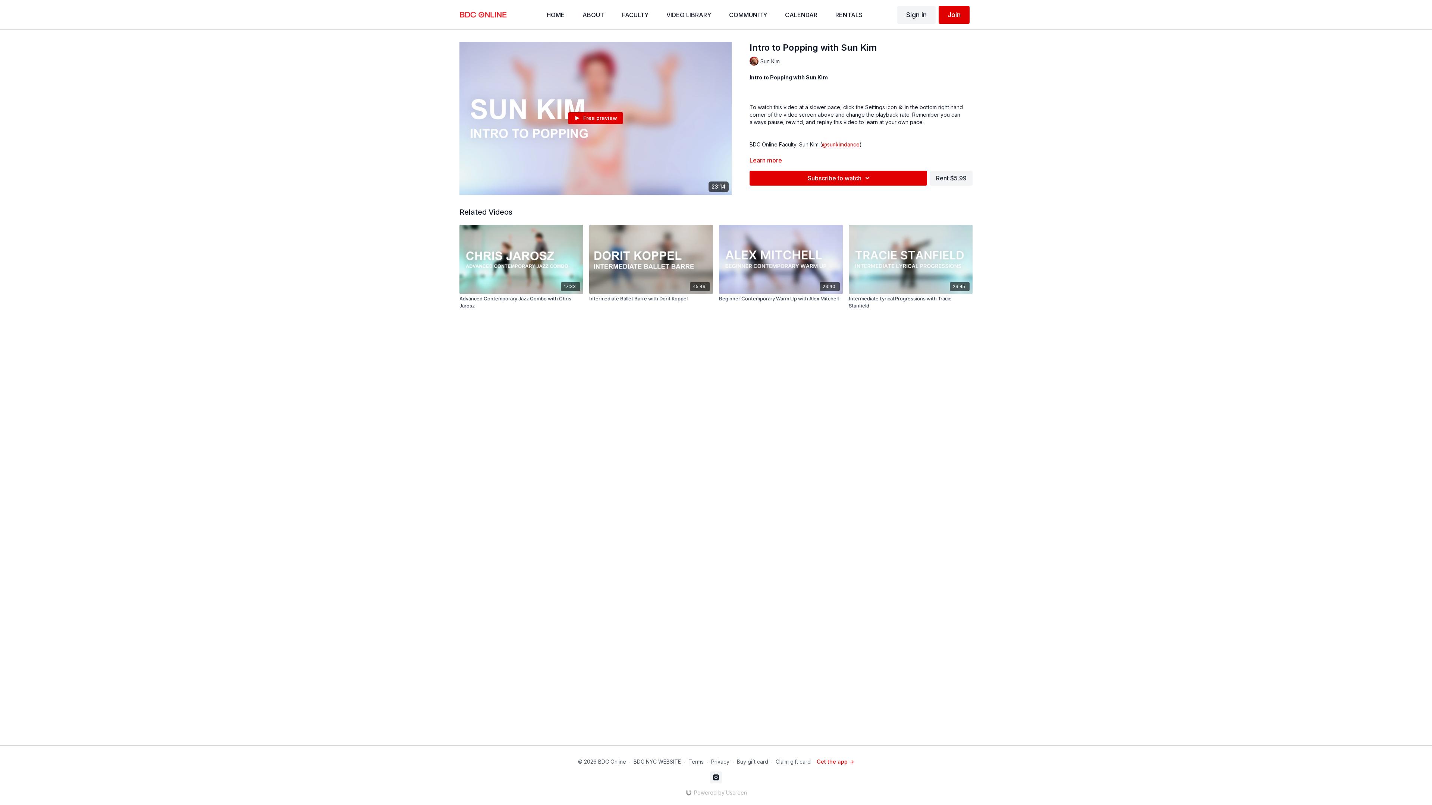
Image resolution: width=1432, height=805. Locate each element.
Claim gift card (793, 761)
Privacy (720, 761)
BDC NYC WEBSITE (657, 761)
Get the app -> (835, 761)
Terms (696, 761)
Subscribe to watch (834, 178)
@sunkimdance (841, 144)
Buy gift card (752, 761)
